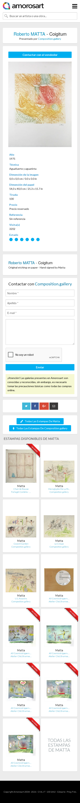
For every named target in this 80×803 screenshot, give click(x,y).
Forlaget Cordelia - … (21, 492)
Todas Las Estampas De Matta (42, 421)
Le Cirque (59, 543)
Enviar (40, 367)
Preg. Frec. (72, 791)
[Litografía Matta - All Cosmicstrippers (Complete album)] (59, 575)
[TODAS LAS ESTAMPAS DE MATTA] (59, 767)
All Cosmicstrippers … (59, 598)
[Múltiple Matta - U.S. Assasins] (21, 575)
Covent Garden (21, 543)
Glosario (61, 791)
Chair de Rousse (21, 489)
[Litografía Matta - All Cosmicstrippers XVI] (59, 630)
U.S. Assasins (21, 598)
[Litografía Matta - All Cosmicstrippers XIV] (21, 685)
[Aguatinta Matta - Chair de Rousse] (21, 466)
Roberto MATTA (29, 33)
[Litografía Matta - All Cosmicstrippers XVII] (21, 630)
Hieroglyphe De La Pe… (59, 489)
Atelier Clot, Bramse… (59, 601)
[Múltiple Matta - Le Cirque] (59, 521)
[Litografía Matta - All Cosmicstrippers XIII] (21, 740)
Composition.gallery (49, 38)
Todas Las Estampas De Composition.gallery (41, 428)
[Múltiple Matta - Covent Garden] (21, 521)
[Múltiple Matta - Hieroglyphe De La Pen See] (59, 466)
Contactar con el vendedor (40, 54)
